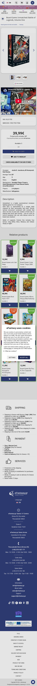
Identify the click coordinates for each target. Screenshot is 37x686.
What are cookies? (11, 351)
